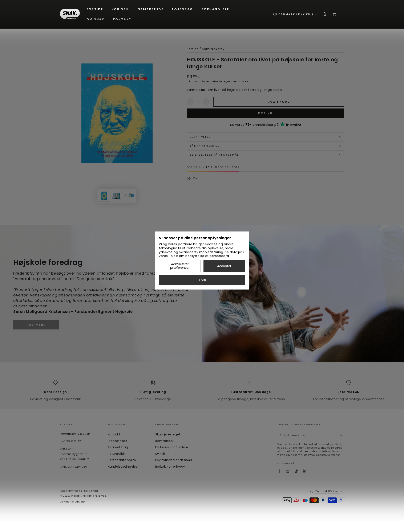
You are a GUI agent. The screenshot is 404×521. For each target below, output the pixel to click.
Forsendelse (210, 81)
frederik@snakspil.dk (75, 433)
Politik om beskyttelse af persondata (199, 256)
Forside (193, 49)
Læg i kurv (278, 102)
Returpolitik (117, 454)
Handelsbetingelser (123, 466)
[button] (325, 14)
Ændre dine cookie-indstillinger (79, 490)
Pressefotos (117, 441)
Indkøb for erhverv (170, 466)
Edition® (80, 501)
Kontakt (114, 434)
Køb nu (265, 113)
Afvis (202, 280)
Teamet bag (118, 447)
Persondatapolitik (122, 460)
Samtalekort (212, 49)
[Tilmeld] (342, 435)
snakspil (75, 495)
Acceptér (224, 266)
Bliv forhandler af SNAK (173, 460)
